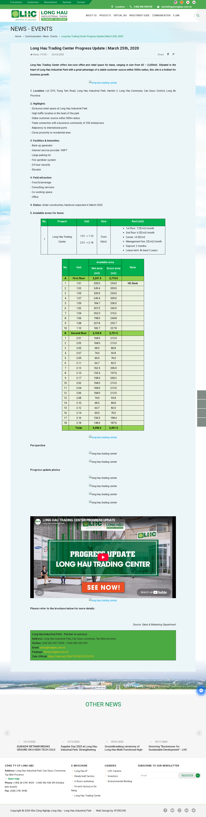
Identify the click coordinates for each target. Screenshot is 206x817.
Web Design (103, 810)
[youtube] (172, 810)
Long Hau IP (81, 771)
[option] (37, 735)
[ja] (187, 2)
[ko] (194, 2)
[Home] (75, 15)
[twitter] (194, 810)
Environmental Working (120, 781)
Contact (81, 2)
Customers (33, 2)
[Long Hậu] (39, 15)
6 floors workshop (84, 781)
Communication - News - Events (41, 36)
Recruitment (50, 2)
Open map (13, 778)
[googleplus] (179, 810)
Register (187, 775)
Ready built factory (84, 776)
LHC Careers (114, 771)
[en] (175, 2)
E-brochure (16, 2)
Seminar (67, 2)
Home (18, 36)
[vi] (181, 2)
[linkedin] (186, 810)
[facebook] (165, 810)
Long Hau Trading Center (88, 795)
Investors (113, 776)
